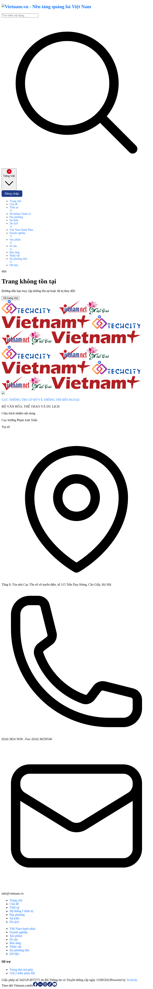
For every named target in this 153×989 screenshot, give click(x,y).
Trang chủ (16, 900)
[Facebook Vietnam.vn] (35, 985)
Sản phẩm (16, 936)
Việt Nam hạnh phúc (23, 928)
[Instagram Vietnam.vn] (45, 985)
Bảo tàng (15, 943)
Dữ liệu (14, 953)
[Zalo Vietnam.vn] (40, 985)
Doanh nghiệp (18, 932)
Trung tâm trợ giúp (21, 969)
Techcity (132, 980)
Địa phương (17, 914)
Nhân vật (15, 946)
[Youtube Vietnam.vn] (54, 985)
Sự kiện (14, 918)
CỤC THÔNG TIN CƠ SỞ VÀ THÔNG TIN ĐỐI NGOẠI (40, 399)
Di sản (14, 939)
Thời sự (14, 907)
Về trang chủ (10, 298)
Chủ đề (14, 904)
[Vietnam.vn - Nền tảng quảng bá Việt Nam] (46, 6)
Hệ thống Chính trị (21, 911)
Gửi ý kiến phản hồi (22, 973)
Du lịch (14, 922)
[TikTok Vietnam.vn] (49, 985)
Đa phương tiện (19, 950)
